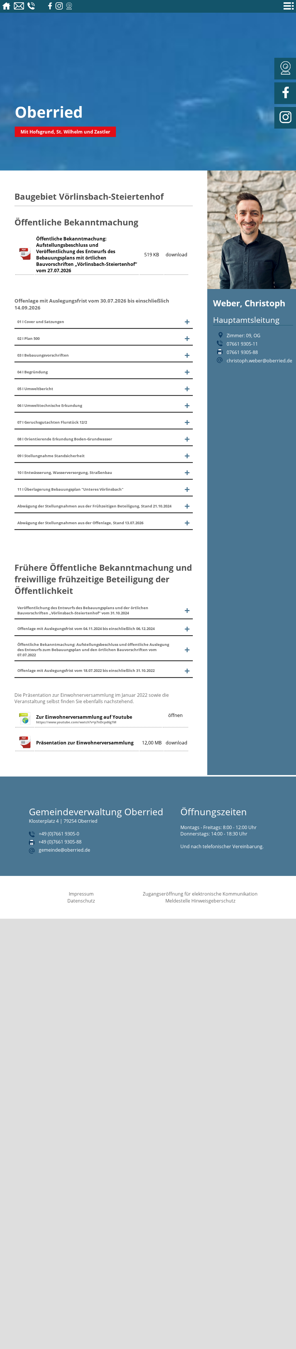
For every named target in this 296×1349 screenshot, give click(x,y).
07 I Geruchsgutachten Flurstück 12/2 (60, 431)
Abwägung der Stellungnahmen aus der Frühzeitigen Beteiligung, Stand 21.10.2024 (92, 524)
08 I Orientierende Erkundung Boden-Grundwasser (75, 449)
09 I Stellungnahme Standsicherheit (58, 468)
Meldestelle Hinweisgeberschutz (200, 951)
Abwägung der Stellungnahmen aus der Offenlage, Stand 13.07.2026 (83, 546)
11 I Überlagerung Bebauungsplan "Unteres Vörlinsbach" (82, 504)
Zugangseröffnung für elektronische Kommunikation (200, 944)
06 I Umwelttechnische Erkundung (57, 413)
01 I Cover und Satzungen (46, 322)
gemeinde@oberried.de (64, 900)
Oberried (49, 111)
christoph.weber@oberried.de (259, 360)
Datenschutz (81, 951)
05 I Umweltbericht (39, 395)
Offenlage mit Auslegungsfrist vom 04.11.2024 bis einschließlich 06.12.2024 (90, 667)
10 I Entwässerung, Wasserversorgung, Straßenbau (75, 486)
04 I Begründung (36, 377)
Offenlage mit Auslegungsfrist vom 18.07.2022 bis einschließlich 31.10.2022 (90, 717)
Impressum (81, 944)
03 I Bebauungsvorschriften (49, 358)
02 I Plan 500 (31, 340)
